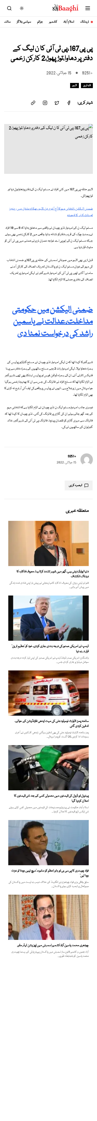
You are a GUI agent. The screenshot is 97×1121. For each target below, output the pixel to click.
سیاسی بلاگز (24, 21)
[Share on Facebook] (68, 102)
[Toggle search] (9, 8)
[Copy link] (33, 102)
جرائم (40, 21)
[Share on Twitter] (57, 102)
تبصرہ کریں (75, 485)
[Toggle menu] (88, 8)
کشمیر (53, 21)
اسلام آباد (68, 21)
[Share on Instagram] (45, 102)
